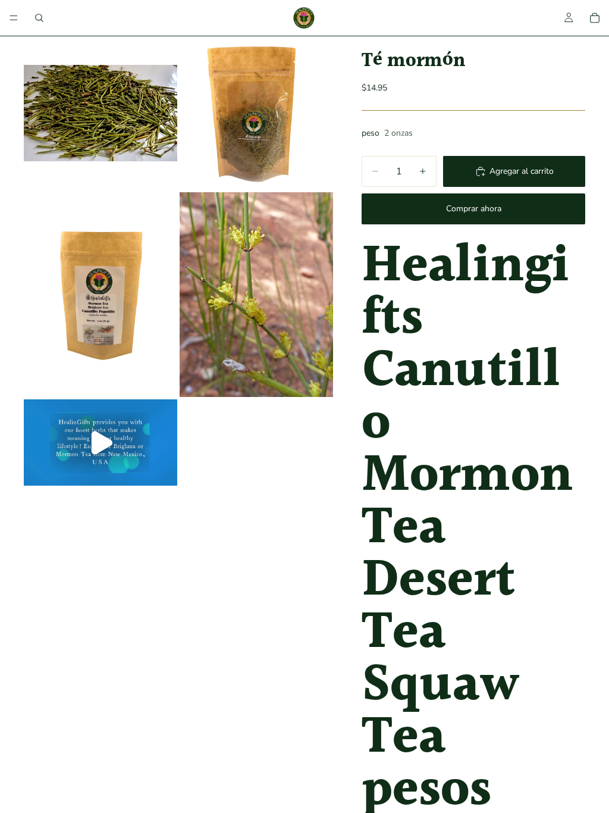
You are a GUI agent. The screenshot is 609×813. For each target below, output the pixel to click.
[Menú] (13, 18)
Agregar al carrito (521, 171)
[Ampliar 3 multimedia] (100, 294)
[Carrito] (595, 18)
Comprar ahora (473, 208)
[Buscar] (39, 18)
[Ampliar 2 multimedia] (256, 113)
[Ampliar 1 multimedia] (100, 113)
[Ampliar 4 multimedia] (256, 294)
